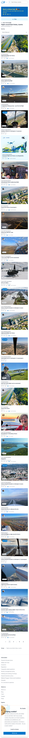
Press (2, 698)
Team (2, 694)
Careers (3, 696)
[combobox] (18, 2)
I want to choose (14, 729)
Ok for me (14, 733)
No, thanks (23, 708)
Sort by (3, 29)
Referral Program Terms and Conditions (11, 678)
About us (3, 689)
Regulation (3, 667)
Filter (15, 19)
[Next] (23, 641)
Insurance (3, 664)
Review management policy (8, 671)
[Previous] (5, 641)
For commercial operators (7, 682)
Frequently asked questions (8, 669)
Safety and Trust (5, 662)
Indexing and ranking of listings (9, 673)
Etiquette (3, 680)
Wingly (2, 648)
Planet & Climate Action (7, 660)
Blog (2, 692)
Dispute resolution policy (7, 676)
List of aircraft (4, 705)
